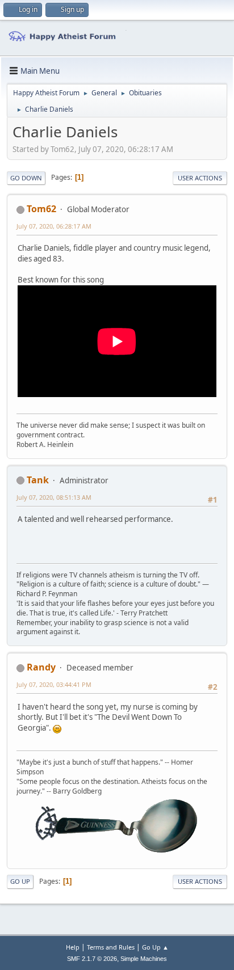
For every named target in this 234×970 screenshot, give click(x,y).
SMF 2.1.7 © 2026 (92, 958)
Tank (38, 480)
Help (73, 947)
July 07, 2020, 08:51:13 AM (53, 497)
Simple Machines (143, 958)
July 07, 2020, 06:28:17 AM (53, 226)
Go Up (20, 881)
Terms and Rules (111, 947)
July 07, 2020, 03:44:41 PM (53, 684)
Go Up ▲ (155, 947)
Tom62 (41, 209)
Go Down (26, 178)
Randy (41, 667)
